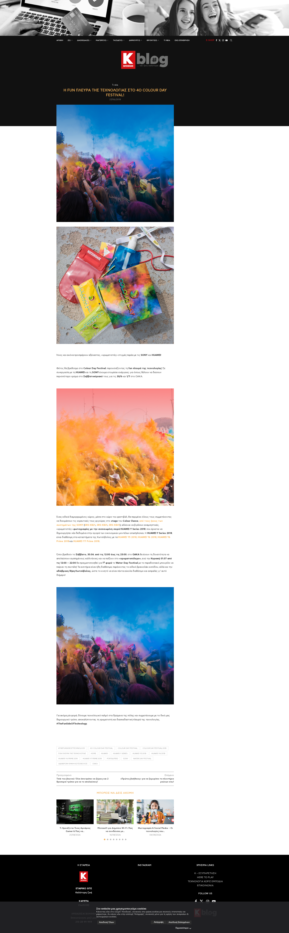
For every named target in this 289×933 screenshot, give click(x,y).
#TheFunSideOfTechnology (71, 748)
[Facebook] (216, 40)
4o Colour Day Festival (101, 748)
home (93, 753)
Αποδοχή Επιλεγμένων (179, 922)
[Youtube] (226, 40)
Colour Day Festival (127, 748)
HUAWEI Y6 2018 (147, 537)
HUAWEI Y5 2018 (127, 537)
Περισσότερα (182, 928)
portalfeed (112, 758)
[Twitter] (220, 40)
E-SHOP (210, 40)
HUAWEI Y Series (120, 753)
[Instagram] (223, 40)
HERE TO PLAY (205, 877)
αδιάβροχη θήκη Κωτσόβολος (72, 764)
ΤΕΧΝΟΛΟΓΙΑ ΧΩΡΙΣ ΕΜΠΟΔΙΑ (205, 881)
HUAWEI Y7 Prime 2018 (86, 541)
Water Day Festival (142, 758)
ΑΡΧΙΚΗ (59, 40)
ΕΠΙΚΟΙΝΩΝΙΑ (205, 885)
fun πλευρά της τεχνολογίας (72, 753)
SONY (125, 758)
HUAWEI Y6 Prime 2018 (68, 758)
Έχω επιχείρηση (182, 40)
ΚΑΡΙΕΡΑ (84, 901)
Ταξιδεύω (118, 40)
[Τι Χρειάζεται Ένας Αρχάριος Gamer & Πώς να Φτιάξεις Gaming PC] (75, 811)
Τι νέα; (167, 40)
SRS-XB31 (102, 525)
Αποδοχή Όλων (106, 922)
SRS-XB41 (114, 525)
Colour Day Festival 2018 (154, 748)
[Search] (231, 40)
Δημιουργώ (134, 40)
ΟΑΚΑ (95, 764)
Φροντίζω (152, 40)
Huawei (104, 753)
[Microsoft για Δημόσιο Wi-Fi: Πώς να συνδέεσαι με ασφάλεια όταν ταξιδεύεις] (115, 811)
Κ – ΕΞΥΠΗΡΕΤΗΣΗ (205, 873)
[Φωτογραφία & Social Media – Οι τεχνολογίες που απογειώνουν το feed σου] (155, 811)
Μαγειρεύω (101, 40)
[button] (60, 819)
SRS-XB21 (90, 525)
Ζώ (69, 40)
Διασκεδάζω (83, 40)
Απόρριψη (158, 922)
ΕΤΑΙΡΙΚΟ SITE (84, 888)
